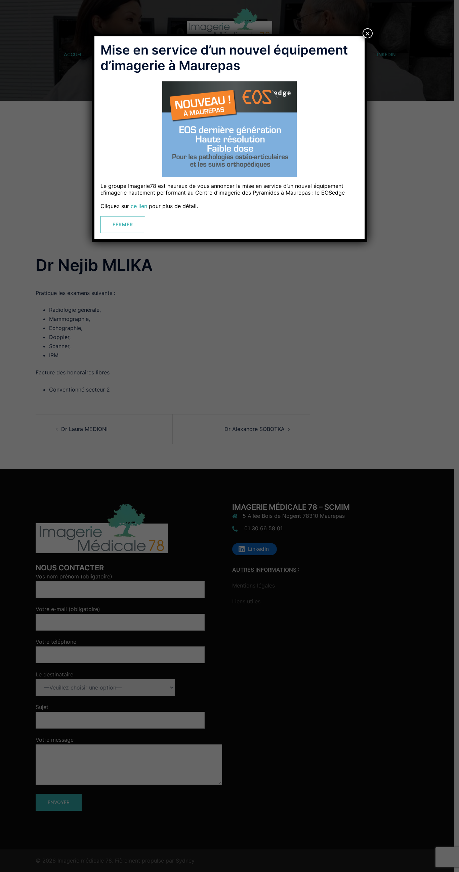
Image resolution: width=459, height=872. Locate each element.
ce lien (139, 206)
